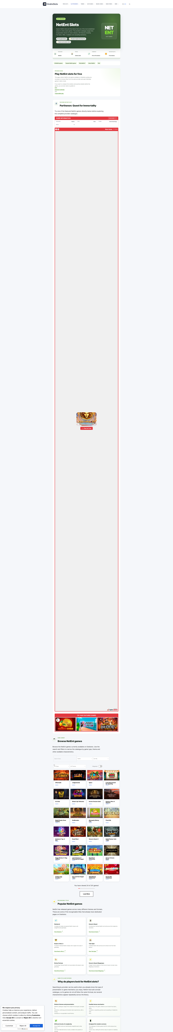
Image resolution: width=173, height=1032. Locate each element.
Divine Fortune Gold (95, 801)
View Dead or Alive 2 (60, 951)
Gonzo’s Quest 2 (93, 839)
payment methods (59, 89)
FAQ (99, 63)
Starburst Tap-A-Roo (60, 839)
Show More (112, 118)
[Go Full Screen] (58, 129)
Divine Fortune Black (110, 858)
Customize (9, 1026)
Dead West (75, 839)
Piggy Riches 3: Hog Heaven (61, 858)
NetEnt (56, 785)
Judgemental (76, 782)
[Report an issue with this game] (56, 129)
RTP (56, 87)
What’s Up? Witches (78, 801)
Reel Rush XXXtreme (92, 858)
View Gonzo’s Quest (94, 931)
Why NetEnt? (82, 63)
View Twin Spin (93, 951)
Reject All (23, 1026)
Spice (90, 782)
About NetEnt (91, 63)
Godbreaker (75, 820)
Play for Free (87, 428)
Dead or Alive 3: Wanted (110, 802)
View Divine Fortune (59, 970)
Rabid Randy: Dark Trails (111, 839)
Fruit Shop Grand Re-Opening (111, 783)
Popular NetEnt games (71, 63)
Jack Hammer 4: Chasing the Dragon (78, 858)
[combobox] (85, 758)
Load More (86, 894)
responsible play (59, 93)
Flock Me (108, 820)
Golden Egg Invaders (58, 877)
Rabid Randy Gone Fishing (60, 821)
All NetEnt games (58, 63)
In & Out (57, 801)
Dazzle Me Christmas (109, 877)
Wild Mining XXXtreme (92, 877)
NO (125, 4)
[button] (86, 419)
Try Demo (65, 724)
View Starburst (58, 931)
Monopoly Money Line (94, 821)
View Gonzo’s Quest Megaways (97, 970)
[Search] (129, 4)
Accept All (36, 1026)
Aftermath (58, 782)
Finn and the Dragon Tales (78, 877)
